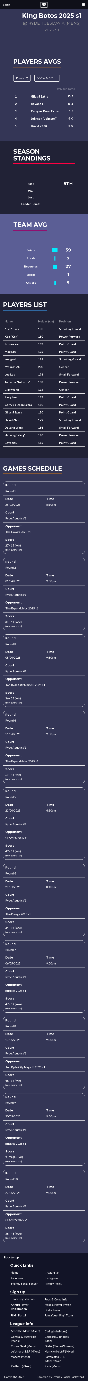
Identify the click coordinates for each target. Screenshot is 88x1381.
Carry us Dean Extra (45, 111)
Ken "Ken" (11, 336)
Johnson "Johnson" (44, 118)
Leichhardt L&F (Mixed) (25, 1351)
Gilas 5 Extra (39, 96)
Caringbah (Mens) (56, 1331)
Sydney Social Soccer (24, 1283)
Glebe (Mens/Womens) (59, 1346)
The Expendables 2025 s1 (21, 608)
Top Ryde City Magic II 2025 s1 (25, 685)
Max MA (10, 351)
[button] (83, 4)
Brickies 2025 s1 (15, 990)
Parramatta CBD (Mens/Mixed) (55, 1359)
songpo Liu (12, 359)
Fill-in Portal (18, 1315)
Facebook (17, 1278)
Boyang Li (37, 104)
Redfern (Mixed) (21, 1366)
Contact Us (52, 1273)
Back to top (11, 1257)
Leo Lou (10, 374)
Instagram (51, 1278)
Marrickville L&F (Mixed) (59, 1351)
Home (14, 1272)
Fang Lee (11, 397)
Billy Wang (12, 389)
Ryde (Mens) (53, 1366)
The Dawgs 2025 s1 (18, 532)
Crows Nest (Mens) (23, 1346)
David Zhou (39, 126)
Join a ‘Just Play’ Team (59, 1315)
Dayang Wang (14, 427)
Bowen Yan (12, 344)
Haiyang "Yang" (15, 435)
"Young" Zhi (12, 367)
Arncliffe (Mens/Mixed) (25, 1331)
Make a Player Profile (58, 1304)
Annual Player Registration (19, 1306)
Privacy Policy (53, 1283)
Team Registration (23, 1299)
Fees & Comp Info (56, 1299)
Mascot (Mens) (20, 1356)
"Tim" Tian (12, 329)
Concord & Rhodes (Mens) (57, 1338)
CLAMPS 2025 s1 (16, 837)
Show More (45, 78)
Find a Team (52, 1310)
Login (6, 4)
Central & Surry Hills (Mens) (23, 1338)
